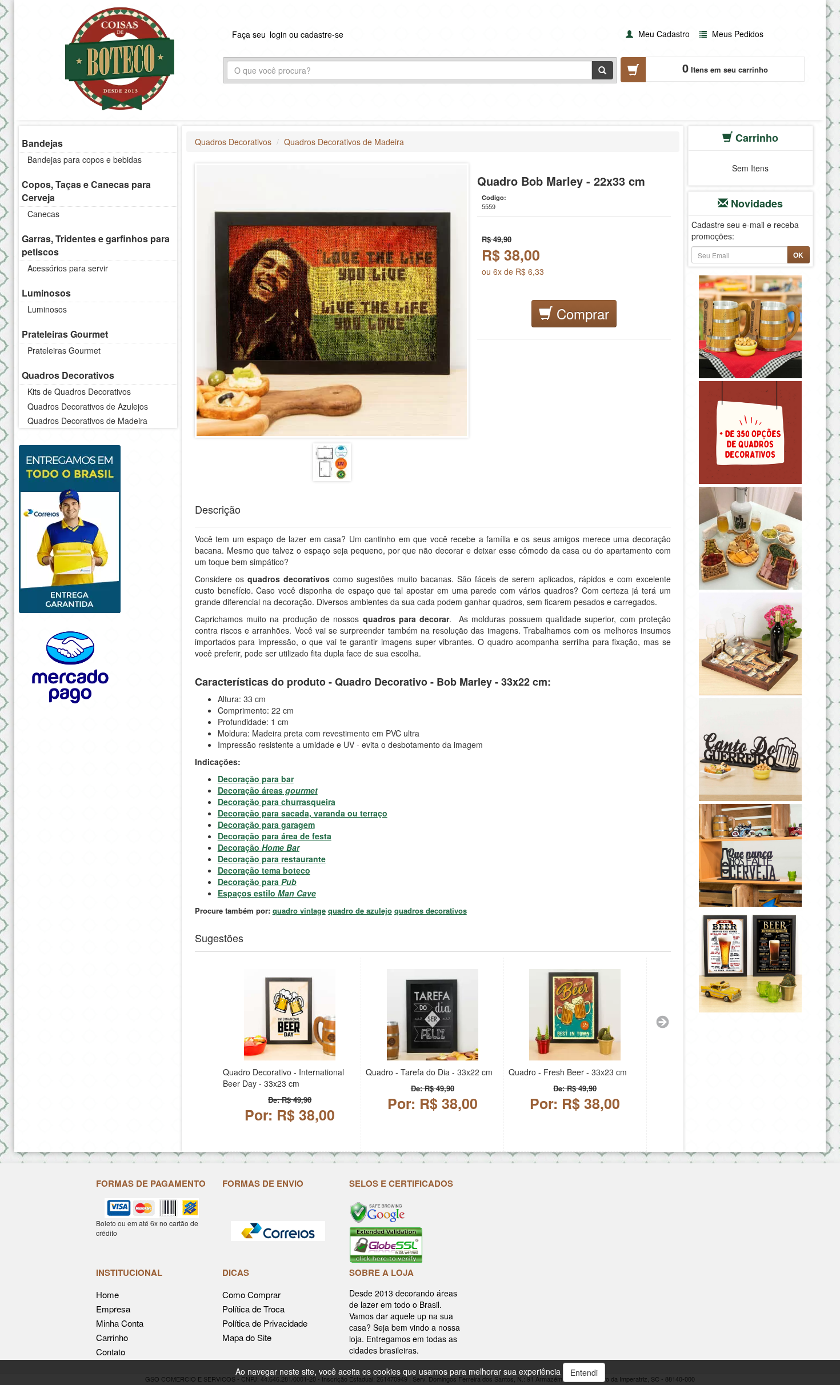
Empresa (113, 1309)
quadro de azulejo (360, 910)
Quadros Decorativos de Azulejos (87, 406)
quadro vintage (299, 910)
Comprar (581, 313)
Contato (110, 1352)
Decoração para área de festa (274, 836)
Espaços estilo (267, 893)
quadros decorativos (430, 910)
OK (798, 255)
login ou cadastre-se (306, 34)
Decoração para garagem (266, 824)
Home (107, 1294)
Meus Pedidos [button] (736, 33)
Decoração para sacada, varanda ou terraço (302, 813)
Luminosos (46, 292)
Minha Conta (119, 1323)
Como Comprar (251, 1294)
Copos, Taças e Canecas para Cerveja (86, 191)
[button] (656, 33)
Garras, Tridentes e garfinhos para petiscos (96, 245)
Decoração (258, 847)
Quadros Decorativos (68, 375)
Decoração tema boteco (264, 870)
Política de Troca (253, 1309)
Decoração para (257, 881)
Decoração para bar (256, 778)
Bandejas (42, 143)
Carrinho (112, 1337)
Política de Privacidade (264, 1323)
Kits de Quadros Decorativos (79, 391)
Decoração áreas (268, 790)
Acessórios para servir (67, 268)
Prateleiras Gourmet (65, 334)
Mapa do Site (246, 1337)
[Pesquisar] (602, 70)
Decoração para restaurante (272, 858)
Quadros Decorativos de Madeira (87, 420)
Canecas (43, 213)
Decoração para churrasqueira (276, 801)
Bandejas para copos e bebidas (84, 159)
